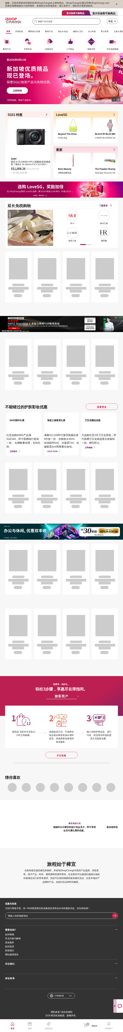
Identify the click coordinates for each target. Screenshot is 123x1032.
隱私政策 (55, 1011)
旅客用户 (61, 696)
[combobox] (66, 21)
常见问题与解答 (13, 938)
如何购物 (9, 934)
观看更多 (102, 406)
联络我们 (9, 950)
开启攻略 (61, 755)
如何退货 (9, 946)
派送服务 (9, 942)
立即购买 (13, 451)
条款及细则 (66, 1011)
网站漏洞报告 (12, 954)
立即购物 (88, 447)
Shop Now (52, 451)
